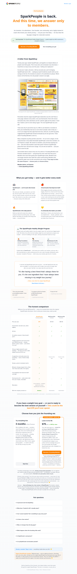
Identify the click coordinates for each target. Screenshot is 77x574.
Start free (25, 464)
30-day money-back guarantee (43, 470)
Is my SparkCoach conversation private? (27, 541)
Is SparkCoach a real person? (24, 536)
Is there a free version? (23, 519)
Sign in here (29, 549)
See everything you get (49, 46)
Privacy (37, 569)
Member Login (67, 3)
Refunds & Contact (46, 569)
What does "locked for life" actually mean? (28, 508)
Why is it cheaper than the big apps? (26, 524)
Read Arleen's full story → (38, 283)
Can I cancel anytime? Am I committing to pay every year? (32, 513)
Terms (40, 569)
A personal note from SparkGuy (25, 502)
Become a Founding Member (29, 46)
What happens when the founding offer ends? (29, 530)
